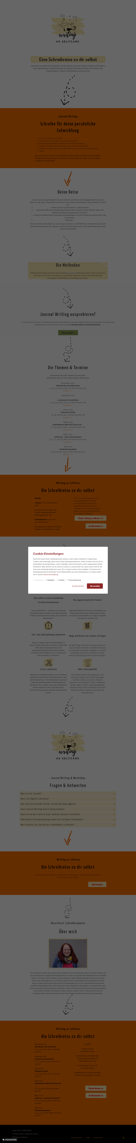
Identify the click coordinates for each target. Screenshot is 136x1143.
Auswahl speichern (78, 586)
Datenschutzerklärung (50, 574)
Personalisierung (75, 580)
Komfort (61, 580)
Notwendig (39, 580)
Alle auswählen (95, 586)
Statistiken (51, 580)
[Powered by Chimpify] (9, 1139)
